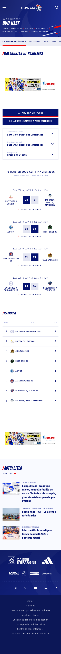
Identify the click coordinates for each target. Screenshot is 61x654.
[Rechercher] (56, 7)
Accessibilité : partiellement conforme (30, 610)
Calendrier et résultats (14, 41)
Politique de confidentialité (30, 624)
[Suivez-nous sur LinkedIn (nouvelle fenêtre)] (45, 588)
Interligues (35, 527)
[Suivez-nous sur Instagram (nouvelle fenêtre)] (15, 588)
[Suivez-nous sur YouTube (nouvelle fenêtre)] (35, 588)
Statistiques (50, 41)
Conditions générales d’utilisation (30, 619)
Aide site (30, 605)
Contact (30, 601)
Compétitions (16, 29)
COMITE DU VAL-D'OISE (11, 32)
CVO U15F (24, 32)
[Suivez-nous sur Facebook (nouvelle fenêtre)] (5, 588)
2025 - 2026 (29, 29)
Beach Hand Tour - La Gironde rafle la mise (39, 513)
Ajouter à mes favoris (32, 113)
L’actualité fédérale (29, 482)
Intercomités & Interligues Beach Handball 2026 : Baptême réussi (37, 534)
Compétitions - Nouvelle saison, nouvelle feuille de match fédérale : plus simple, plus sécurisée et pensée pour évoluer (39, 493)
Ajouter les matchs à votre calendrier (32, 121)
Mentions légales (30, 615)
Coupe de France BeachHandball (42, 508)
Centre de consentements (30, 629)
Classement (35, 41)
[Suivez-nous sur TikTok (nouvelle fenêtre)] (56, 588)
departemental (42, 29)
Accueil (6, 29)
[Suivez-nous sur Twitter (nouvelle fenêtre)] (25, 588)
